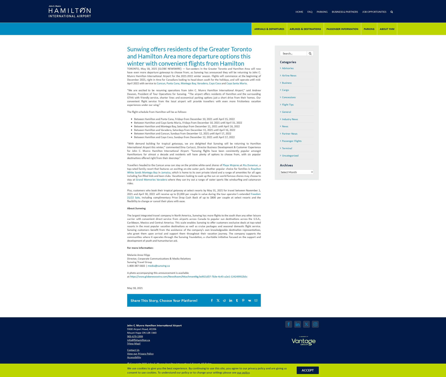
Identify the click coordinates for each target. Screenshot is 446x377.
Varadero (202, 83)
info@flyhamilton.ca (138, 340)
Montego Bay (188, 83)
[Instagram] (315, 324)
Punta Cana (173, 83)
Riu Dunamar (250, 165)
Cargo (285, 90)
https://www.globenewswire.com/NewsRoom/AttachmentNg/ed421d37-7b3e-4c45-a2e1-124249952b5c (188, 276)
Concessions (289, 97)
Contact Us (133, 350)
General (286, 112)
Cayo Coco (215, 83)
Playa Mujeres (231, 165)
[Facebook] (288, 324)
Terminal (287, 148)
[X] (306, 324)
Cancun (161, 83)
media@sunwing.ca (159, 266)
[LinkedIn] (297, 324)
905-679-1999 (135, 336)
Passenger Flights (292, 141)
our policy (243, 372)
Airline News (289, 75)
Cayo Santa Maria (236, 83)
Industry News (290, 119)
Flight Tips (288, 104)
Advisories (288, 68)
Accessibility (134, 357)
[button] (392, 11)
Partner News (289, 133)
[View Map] (133, 343)
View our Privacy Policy (140, 353)
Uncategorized (290, 155)
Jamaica (166, 172)
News (285, 126)
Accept (308, 370)
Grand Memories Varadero (151, 179)
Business (287, 83)
